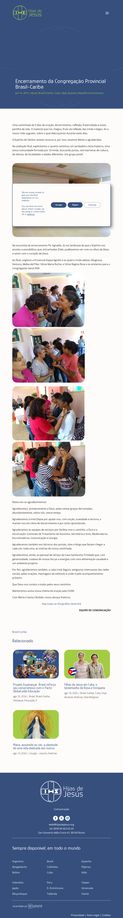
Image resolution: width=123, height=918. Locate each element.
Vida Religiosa (91, 697)
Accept (58, 204)
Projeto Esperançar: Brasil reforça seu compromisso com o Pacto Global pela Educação (34, 688)
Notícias (52, 753)
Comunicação (61, 809)
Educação (29, 700)
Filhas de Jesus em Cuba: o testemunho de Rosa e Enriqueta (84, 686)
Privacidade (77, 915)
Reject (75, 204)
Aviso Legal (93, 915)
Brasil (34, 93)
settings (31, 214)
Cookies (106, 915)
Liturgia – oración (38, 753)
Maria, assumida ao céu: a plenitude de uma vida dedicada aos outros (35, 746)
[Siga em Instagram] (67, 818)
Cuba (57, 93)
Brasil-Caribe (46, 93)
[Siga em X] (61, 818)
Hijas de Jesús (69, 93)
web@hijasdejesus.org (61, 824)
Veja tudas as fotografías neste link (61, 603)
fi (36, 700)
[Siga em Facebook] (55, 818)
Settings (92, 204)
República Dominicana (90, 93)
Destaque (18, 700)
